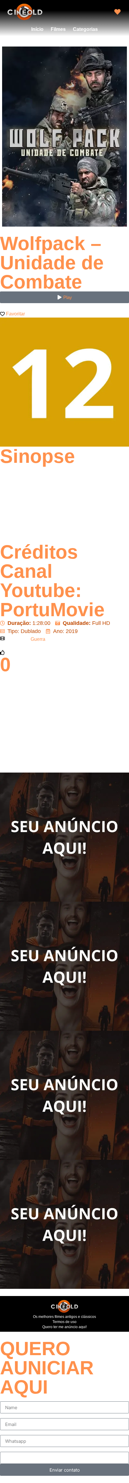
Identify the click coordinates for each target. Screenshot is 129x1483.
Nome (7, 1399)
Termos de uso (64, 1322)
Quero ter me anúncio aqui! (64, 1327)
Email (6, 1415)
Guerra (38, 639)
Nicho (6, 1449)
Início (37, 29)
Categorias (85, 29)
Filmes (58, 29)
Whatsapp (11, 1432)
